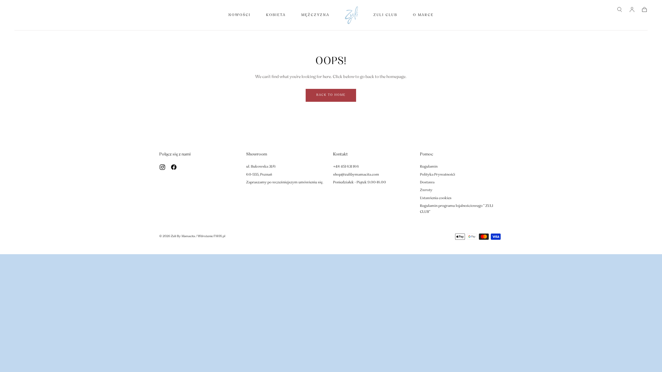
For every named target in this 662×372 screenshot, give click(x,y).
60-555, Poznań (259, 175)
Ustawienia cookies (436, 198)
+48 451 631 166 (346, 167)
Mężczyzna (315, 15)
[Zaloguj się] (632, 9)
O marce (423, 15)
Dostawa (427, 182)
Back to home (330, 95)
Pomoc (426, 154)
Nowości (239, 15)
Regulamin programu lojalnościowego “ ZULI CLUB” (456, 209)
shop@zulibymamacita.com (356, 175)
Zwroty (426, 190)
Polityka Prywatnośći (437, 175)
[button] (619, 9)
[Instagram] (162, 167)
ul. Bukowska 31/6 (261, 167)
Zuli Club (385, 15)
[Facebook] (173, 167)
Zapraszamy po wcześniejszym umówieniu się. (284, 182)
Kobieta (276, 15)
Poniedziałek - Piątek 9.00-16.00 (359, 182)
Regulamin (429, 167)
